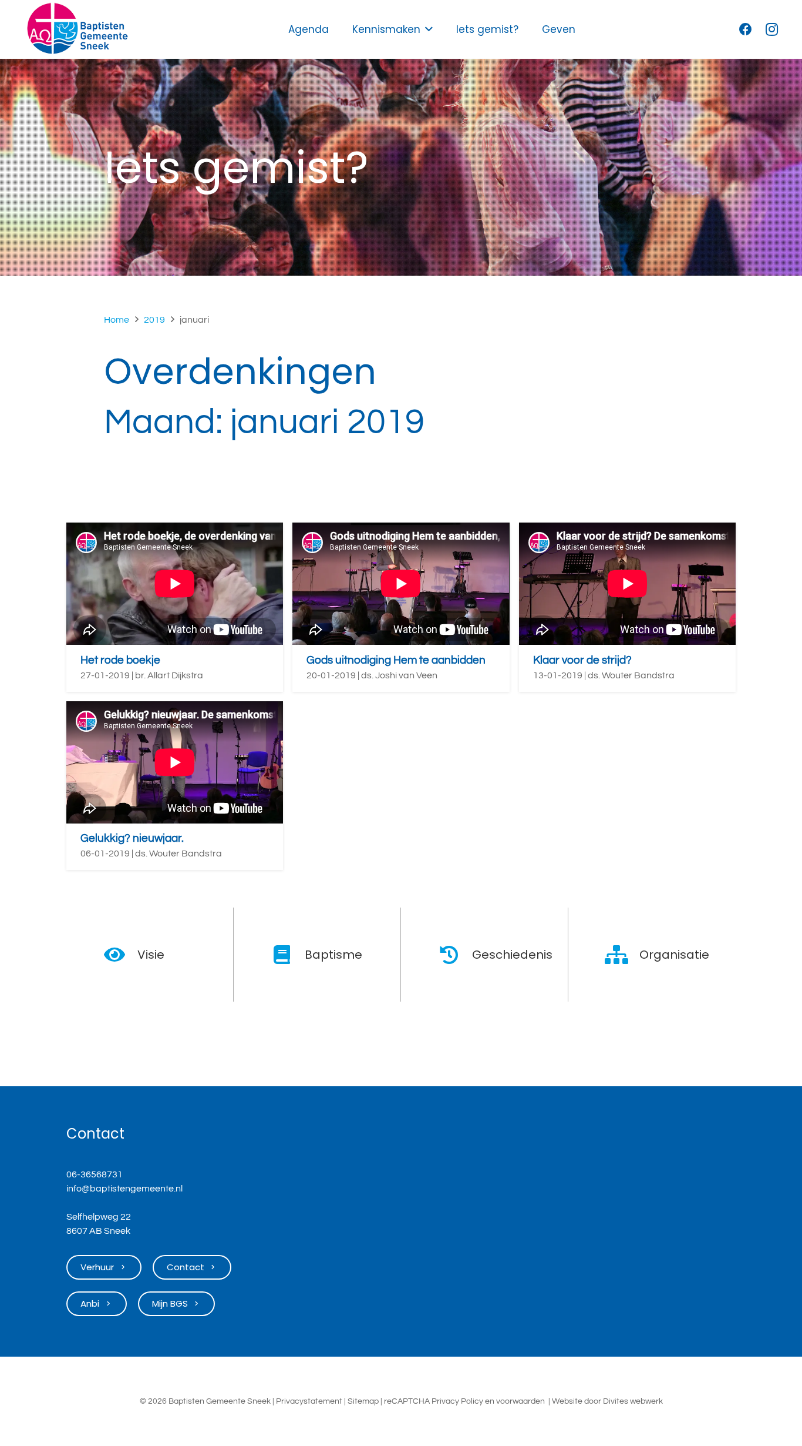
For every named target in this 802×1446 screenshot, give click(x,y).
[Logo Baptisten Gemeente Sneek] (77, 29)
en (489, 1401)
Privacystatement (309, 1401)
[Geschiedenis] (455, 954)
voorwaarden (520, 1401)
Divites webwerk (633, 1401)
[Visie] (120, 954)
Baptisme (333, 954)
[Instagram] (771, 29)
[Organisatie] (622, 954)
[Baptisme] (288, 954)
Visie (150, 954)
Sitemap (363, 1401)
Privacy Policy (457, 1401)
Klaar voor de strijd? (582, 660)
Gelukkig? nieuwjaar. (132, 838)
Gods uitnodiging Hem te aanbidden (396, 660)
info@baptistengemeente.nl (124, 1188)
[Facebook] (746, 29)
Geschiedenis (512, 954)
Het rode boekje (120, 660)
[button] (429, 29)
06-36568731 (94, 1174)
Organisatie (674, 954)
